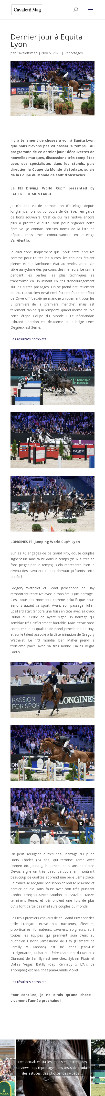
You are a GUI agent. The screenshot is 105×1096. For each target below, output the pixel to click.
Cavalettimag (27, 53)
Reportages (73, 53)
